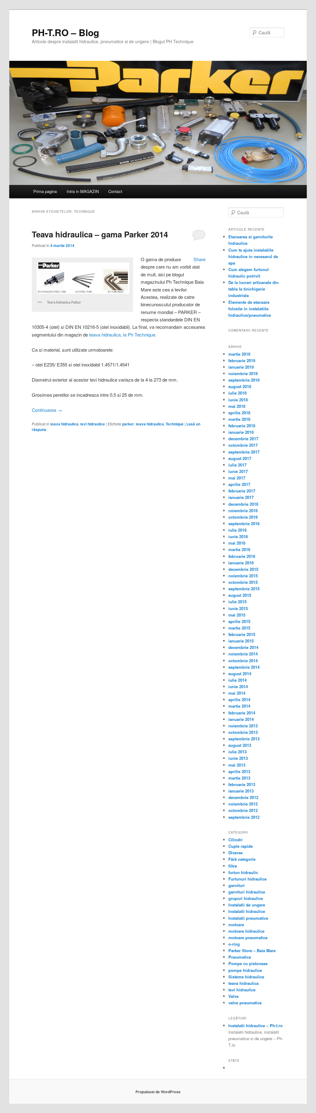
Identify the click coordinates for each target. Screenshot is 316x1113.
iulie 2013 (237, 752)
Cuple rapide (240, 846)
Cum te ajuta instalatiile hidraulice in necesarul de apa (253, 256)
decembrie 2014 (243, 647)
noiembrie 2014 (243, 654)
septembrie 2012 (244, 817)
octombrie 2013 (243, 732)
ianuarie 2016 (241, 563)
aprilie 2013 (239, 771)
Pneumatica (239, 957)
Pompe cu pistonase (248, 963)
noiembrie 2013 (243, 726)
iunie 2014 (238, 686)
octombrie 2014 (243, 660)
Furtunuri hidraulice (247, 879)
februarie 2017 (241, 491)
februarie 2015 (241, 634)
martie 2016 (239, 549)
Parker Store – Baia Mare (252, 950)
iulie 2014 (237, 680)
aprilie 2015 (239, 621)
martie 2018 (239, 419)
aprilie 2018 (239, 413)
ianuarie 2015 (241, 641)
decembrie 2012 (243, 797)
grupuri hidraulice (245, 898)
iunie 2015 (238, 608)
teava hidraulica (64, 424)
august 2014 (239, 673)
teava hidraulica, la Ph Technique (122, 334)
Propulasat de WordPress (158, 1091)
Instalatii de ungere (246, 905)
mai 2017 (236, 478)
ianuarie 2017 (241, 497)
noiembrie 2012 (243, 804)
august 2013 (239, 745)
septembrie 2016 (244, 523)
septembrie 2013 (244, 739)
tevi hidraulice (92, 424)
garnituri (236, 885)
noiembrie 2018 (243, 373)
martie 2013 (239, 778)
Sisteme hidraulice (246, 977)
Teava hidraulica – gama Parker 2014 (100, 234)
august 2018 (239, 386)
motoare (236, 924)
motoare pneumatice (248, 937)
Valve (233, 996)
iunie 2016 (238, 536)
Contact (115, 191)
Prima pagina (45, 191)
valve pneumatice (245, 1003)
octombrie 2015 (243, 582)
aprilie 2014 (239, 699)
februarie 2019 (241, 360)
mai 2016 (236, 543)
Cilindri (235, 840)
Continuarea (47, 410)
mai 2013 (236, 765)
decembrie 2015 (243, 569)
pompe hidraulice (245, 970)
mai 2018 (236, 406)
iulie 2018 (237, 393)
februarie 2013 (241, 784)
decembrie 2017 (243, 438)
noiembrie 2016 (243, 510)
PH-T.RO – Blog (65, 32)
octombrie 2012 (243, 810)
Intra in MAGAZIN (83, 191)
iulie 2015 (237, 602)
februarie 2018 (241, 426)
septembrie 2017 (244, 452)
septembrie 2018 (244, 380)
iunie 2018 (238, 400)
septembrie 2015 (244, 589)
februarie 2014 (241, 713)
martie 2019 (239, 354)
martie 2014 (239, 706)
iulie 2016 (237, 530)
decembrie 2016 (243, 504)
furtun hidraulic (243, 872)
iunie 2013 (238, 758)
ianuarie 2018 (241, 432)
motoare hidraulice (246, 931)
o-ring (234, 944)
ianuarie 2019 (241, 367)
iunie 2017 (238, 471)
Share (199, 259)
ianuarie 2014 (241, 719)
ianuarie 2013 (241, 791)
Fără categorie (242, 859)
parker (128, 424)
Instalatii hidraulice (246, 911)
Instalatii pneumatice (248, 918)
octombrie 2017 (243, 445)
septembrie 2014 (244, 667)
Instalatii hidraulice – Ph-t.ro (255, 1025)
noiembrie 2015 (243, 576)
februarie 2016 (241, 556)
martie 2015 (239, 628)
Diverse (235, 853)
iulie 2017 (237, 465)
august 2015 (239, 595)
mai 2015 (236, 615)
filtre (232, 866)
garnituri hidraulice (246, 892)
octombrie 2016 (243, 517)
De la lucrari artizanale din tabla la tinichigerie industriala (253, 288)
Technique (175, 424)
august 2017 (239, 458)
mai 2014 (236, 693)
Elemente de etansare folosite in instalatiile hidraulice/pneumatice (249, 308)
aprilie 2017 (239, 484)
